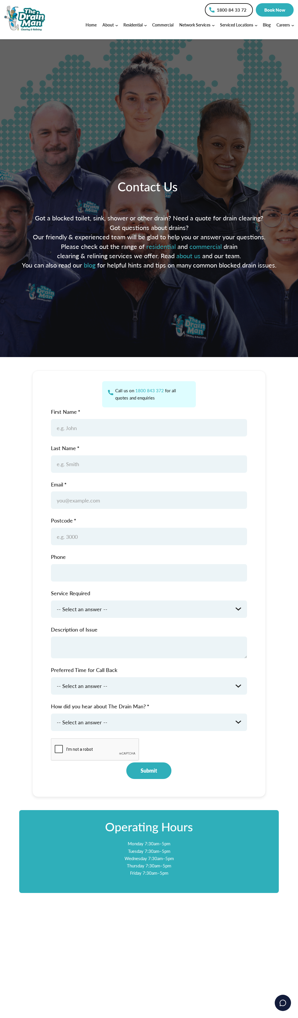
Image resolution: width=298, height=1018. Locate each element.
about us (188, 255)
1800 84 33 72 (231, 10)
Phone (58, 556)
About (108, 25)
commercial (205, 246)
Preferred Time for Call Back (84, 669)
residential (161, 246)
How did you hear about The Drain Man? (98, 706)
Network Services (195, 25)
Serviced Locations (237, 25)
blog (89, 265)
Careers (283, 25)
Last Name (63, 448)
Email (57, 484)
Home (91, 25)
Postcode (62, 520)
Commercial (162, 25)
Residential (133, 25)
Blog (267, 25)
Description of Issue (74, 629)
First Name (64, 411)
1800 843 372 (149, 390)
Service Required (70, 593)
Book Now (274, 10)
